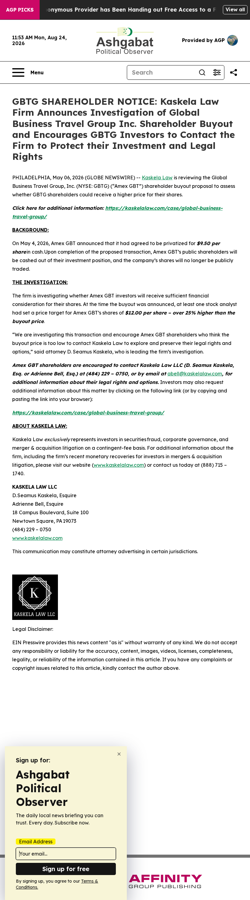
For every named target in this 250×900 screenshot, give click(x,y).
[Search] (202, 72)
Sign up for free (65, 869)
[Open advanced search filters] (216, 72)
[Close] (119, 754)
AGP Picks (20, 10)
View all (235, 9)
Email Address (35, 841)
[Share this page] (233, 72)
